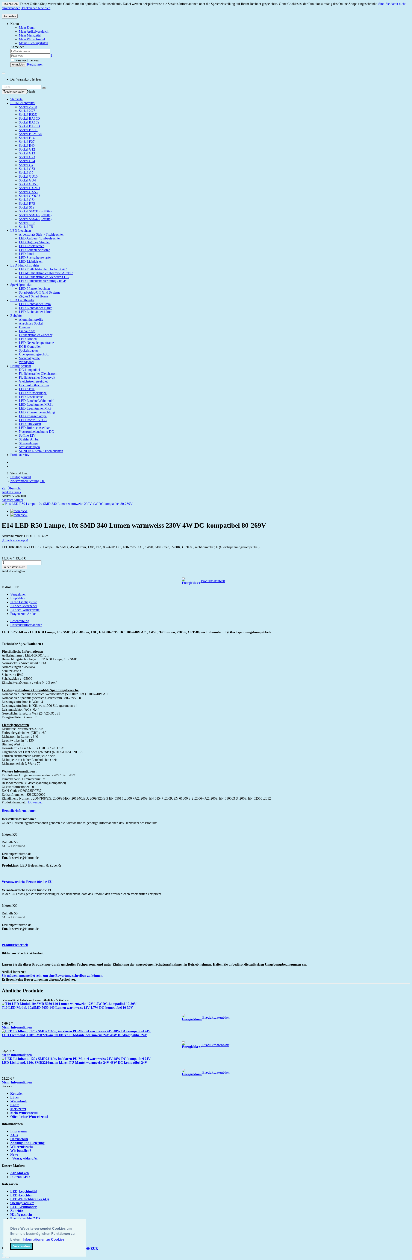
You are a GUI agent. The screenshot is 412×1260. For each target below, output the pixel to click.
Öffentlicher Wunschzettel (29, 1116)
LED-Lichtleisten (30, 261)
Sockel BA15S (29, 122)
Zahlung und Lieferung (27, 1143)
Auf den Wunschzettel (25, 610)
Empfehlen (17, 598)
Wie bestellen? (20, 1150)
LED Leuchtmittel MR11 (36, 404)
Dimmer (24, 327)
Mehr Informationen (17, 1027)
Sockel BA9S (28, 130)
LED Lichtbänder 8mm (35, 304)
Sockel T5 (26, 227)
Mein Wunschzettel (24, 1113)
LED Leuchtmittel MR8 (35, 408)
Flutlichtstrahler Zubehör (35, 335)
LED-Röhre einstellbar (34, 428)
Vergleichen (18, 594)
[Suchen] (44, 88)
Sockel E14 (27, 138)
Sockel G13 (27, 153)
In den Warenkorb (14, 567)
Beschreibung (19, 621)
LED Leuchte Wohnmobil (36, 400)
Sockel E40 (27, 145)
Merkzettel (18, 1109)
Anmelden (9, 16)
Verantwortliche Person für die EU (27, 882)
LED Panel (26, 254)
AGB (14, 1135)
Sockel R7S (27, 203)
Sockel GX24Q (29, 188)
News (14, 1154)
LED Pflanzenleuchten (34, 288)
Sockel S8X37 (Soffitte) (35, 215)
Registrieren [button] (35, 64)
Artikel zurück (11, 492)
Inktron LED (20, 1177)
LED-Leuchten (20, 230)
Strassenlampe (28, 443)
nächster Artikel (12, 500)
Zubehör (16, 315)
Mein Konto (27, 27)
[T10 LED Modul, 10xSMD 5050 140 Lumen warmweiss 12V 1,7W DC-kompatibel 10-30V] (69, 1004)
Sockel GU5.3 (28, 184)
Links (14, 1097)
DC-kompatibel (29, 370)
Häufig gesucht (20, 366)
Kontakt (16, 1093)
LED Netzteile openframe (36, 342)
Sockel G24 (27, 161)
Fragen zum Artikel (23, 614)
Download (35, 802)
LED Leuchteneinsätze (34, 250)
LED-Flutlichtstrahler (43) (29, 1199)
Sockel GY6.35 (29, 196)
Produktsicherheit (15, 945)
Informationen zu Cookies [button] (44, 1239)
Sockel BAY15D (30, 134)
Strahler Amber (29, 439)
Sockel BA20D (29, 126)
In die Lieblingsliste (23, 602)
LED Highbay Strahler (34, 242)
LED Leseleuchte (31, 397)
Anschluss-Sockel (31, 323)
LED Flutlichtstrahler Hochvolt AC (43, 269)
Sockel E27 (27, 141)
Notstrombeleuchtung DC (36, 431)
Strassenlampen (29, 447)
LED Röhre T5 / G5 (33, 420)
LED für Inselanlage (33, 393)
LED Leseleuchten (31, 246)
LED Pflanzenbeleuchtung (37, 412)
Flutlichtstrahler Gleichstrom (38, 373)
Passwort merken (27, 60)
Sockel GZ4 (27, 199)
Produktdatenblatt (213, 581)
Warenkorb (18, 1101)
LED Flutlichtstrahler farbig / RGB (42, 281)
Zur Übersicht (11, 488)
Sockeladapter (28, 350)
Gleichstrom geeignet (33, 381)
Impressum (18, 1131)
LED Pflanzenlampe (33, 416)
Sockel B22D (28, 114)
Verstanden (21, 1246)
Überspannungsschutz (34, 354)
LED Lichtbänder (22, 300)
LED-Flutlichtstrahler (24, 265)
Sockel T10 (27, 223)
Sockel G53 (27, 169)
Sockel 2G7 (27, 111)
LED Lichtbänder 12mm (35, 312)
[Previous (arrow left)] (3, 1257)
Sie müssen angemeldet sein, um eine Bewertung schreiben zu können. (52, 975)
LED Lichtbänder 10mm (35, 308)
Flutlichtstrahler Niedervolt (37, 377)
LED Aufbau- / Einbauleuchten (40, 238)
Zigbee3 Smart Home (33, 296)
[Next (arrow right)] (7, 1257)
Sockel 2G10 (28, 107)
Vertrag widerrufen (25, 1158)
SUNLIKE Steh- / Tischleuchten (41, 451)
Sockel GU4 (27, 180)
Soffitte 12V (27, 435)
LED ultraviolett (30, 424)
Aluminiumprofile (31, 319)
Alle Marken (19, 1173)
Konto (14, 1105)
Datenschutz (19, 1139)
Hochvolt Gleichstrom (34, 385)
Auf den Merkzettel (23, 606)
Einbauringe (27, 331)
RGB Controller (30, 346)
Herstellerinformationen (26, 625)
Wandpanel (26, 362)
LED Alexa (27, 389)
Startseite (16, 99)
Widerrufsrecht (21, 1147)
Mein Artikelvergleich (33, 31)
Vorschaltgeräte (29, 358)
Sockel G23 (27, 157)
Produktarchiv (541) (25, 1218)
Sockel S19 (26, 207)
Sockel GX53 (28, 192)
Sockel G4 (26, 165)
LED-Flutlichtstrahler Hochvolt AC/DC (46, 273)
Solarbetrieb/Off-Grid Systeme (39, 292)
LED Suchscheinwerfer (35, 257)
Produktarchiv (19, 455)
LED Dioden (28, 339)
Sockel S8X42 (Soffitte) (35, 219)
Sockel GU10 (28, 176)
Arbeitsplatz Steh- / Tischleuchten (41, 234)
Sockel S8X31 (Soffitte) (35, 211)
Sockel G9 (26, 172)
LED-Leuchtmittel (22, 103)
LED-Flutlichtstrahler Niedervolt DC (44, 277)
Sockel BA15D (29, 118)
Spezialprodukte (21, 284)
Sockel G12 (27, 149)
